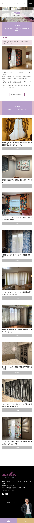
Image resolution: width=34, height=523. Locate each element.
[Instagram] (6, 494)
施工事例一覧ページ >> (17, 94)
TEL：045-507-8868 (8, 490)
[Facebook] (3, 494)
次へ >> (19, 457)
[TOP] (9, 477)
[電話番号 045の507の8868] (25, 520)
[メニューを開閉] (30, 3)
